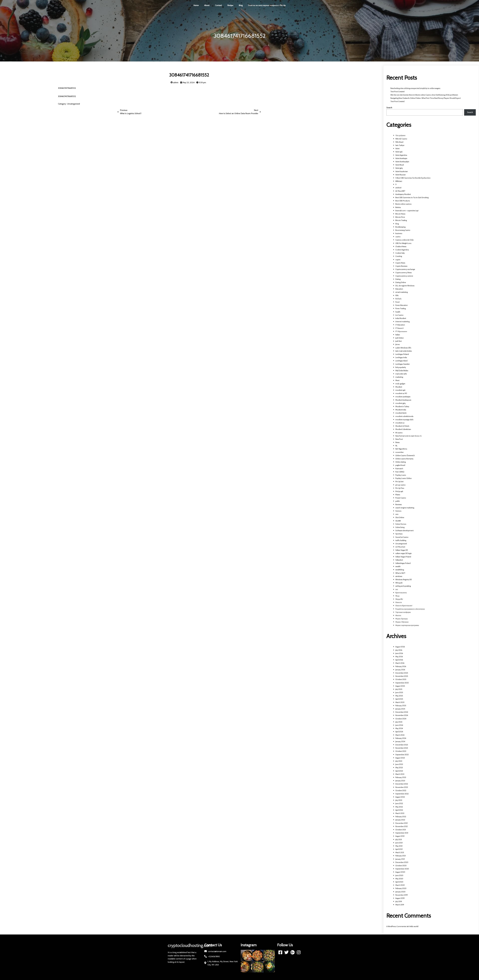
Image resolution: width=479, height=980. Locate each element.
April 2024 (399, 732)
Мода (397, 596)
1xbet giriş (399, 168)
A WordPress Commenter (396, 926)
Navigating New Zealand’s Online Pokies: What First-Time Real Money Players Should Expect (425, 98)
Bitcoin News (400, 214)
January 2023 (400, 781)
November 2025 (401, 676)
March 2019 (399, 905)
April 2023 (399, 771)
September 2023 (402, 754)
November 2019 (401, 895)
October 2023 (400, 751)
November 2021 (401, 826)
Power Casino (400, 498)
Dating (397, 279)
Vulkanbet (399, 560)
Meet (397, 380)
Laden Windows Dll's (403, 348)
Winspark (398, 583)
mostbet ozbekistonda (404, 416)
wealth (398, 566)
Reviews (398, 504)
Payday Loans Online (403, 478)
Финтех (398, 615)
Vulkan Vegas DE (401, 550)
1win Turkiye (399, 145)
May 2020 (399, 879)
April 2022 (399, 810)
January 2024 (400, 741)
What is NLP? (400, 573)
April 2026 (399, 660)
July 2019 (398, 901)
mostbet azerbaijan (402, 396)
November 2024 (401, 715)
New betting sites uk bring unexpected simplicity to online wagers (415, 88)
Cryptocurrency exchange (405, 269)
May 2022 (399, 807)
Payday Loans (400, 475)
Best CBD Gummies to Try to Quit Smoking (411, 197)
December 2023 (401, 745)
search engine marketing (404, 508)
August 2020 (400, 872)
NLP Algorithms (401, 449)
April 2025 (399, 699)
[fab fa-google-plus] (292, 952)
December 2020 (401, 862)
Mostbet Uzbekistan (403, 429)
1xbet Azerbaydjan (402, 161)
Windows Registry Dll (403, 579)
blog (397, 224)
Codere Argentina (402, 250)
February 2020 (400, 888)
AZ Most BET (400, 191)
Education (399, 289)
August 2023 (400, 758)
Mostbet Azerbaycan (403, 400)
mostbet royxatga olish (404, 419)
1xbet (397, 148)
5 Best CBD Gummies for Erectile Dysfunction (412, 178)
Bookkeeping (400, 227)
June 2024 (399, 725)
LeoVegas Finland (402, 354)
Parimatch (399, 468)
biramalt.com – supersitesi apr (407, 210)
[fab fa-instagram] (298, 952)
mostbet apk (400, 390)
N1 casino (399, 433)
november (399, 452)
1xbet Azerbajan (401, 158)
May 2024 (399, 728)
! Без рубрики (400, 135)
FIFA (396, 295)
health (397, 312)
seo (396, 514)
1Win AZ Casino (401, 139)
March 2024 (399, 735)
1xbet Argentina (401, 155)
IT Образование (401, 331)
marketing (399, 377)
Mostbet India (400, 410)
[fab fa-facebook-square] (280, 952)
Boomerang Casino (402, 230)
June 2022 (399, 803)
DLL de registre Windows (405, 286)
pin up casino (400, 485)
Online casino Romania (404, 459)
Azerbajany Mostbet (403, 194)
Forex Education (401, 305)
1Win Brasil (399, 142)
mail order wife (401, 374)
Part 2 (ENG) (399, 472)
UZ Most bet (400, 547)
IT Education (400, 325)
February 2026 (400, 666)
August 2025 (400, 686)
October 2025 (400, 679)
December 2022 (401, 784)
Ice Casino (399, 315)
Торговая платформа (403, 612)
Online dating (400, 462)
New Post (399, 439)
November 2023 (401, 748)
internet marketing (402, 321)
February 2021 (400, 856)
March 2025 (399, 702)
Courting (398, 256)
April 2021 (399, 849)
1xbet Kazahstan (401, 171)
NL (396, 445)
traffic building (400, 540)
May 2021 (398, 846)
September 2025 (402, 683)
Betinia (398, 207)
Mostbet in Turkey (402, 406)
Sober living (399, 527)
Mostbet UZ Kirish (402, 426)
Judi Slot (398, 341)
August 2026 (400, 647)
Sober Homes (400, 524)
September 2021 (401, 833)
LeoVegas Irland (401, 361)
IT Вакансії (399, 328)
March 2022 (399, 813)
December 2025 (401, 673)
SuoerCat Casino (401, 537)
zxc (396, 589)
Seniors (398, 511)
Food (397, 302)
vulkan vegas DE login (403, 553)
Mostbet (398, 387)
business (398, 233)
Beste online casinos (403, 204)
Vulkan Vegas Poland (403, 557)
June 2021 (399, 843)
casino (398, 237)
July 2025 (398, 689)
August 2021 (399, 836)
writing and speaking (403, 586)
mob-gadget (400, 384)
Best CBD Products (402, 201)
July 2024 (398, 722)
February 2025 (400, 705)
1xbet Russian (400, 175)
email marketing (401, 292)
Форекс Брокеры (401, 619)
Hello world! (413, 926)
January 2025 (400, 709)
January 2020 (400, 892)
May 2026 (399, 656)
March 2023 (399, 774)
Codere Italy (400, 253)
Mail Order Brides (401, 370)
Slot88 (398, 521)
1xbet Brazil (399, 165)
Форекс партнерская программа (407, 625)
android (398, 188)
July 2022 (398, 800)
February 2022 (400, 816)
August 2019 (400, 898)
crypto (397, 259)
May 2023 (399, 767)
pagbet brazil (400, 465)
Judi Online (399, 338)
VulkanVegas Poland (403, 563)
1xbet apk (398, 152)
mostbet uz (399, 423)
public (397, 501)
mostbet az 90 (401, 393)
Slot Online (399, 517)
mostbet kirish (401, 413)
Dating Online (400, 282)
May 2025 (399, 696)
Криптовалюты (401, 592)
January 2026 (400, 670)
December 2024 (401, 712)
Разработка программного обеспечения (410, 609)
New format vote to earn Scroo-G (408, 436)
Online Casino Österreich (405, 455)
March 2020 (400, 885)
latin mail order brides (403, 351)
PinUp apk (399, 491)
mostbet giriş (400, 403)
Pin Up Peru (399, 488)
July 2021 (398, 839)
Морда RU (399, 599)
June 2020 (399, 875)
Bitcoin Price (400, 217)
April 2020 (399, 882)
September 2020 (402, 869)
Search (389, 107)
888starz (398, 181)
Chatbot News (400, 246)
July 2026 (398, 650)
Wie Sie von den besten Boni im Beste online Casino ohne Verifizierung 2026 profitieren (424, 95)
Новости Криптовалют (403, 605)
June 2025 (399, 692)
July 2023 (398, 761)
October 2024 (400, 719)
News (397, 442)
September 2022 (402, 794)
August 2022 (400, 797)
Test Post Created (397, 91)
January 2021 (400, 859)
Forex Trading (400, 308)
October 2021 (400, 830)
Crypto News (400, 263)
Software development (404, 530)
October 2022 (400, 790)
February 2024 (400, 738)
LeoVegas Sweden (402, 364)
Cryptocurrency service (404, 276)
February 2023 (400, 777)
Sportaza (398, 534)
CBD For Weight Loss (403, 243)
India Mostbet (400, 318)
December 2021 (401, 823)
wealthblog (399, 570)
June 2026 (399, 653)
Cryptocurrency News (403, 272)
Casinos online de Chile (404, 240)
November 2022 (401, 787)
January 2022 (400, 820)
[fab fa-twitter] (286, 952)
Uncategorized (73, 104)
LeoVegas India (401, 357)
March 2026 (399, 663)
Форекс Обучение (402, 622)
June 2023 (399, 764)
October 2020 (401, 865)
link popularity (400, 367)
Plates (397, 494)
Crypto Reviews (401, 266)
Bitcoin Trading (401, 220)
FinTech (398, 299)
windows (398, 576)
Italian (397, 335)
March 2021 (399, 852)
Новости (398, 602)
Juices (397, 344)
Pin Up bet (399, 481)
